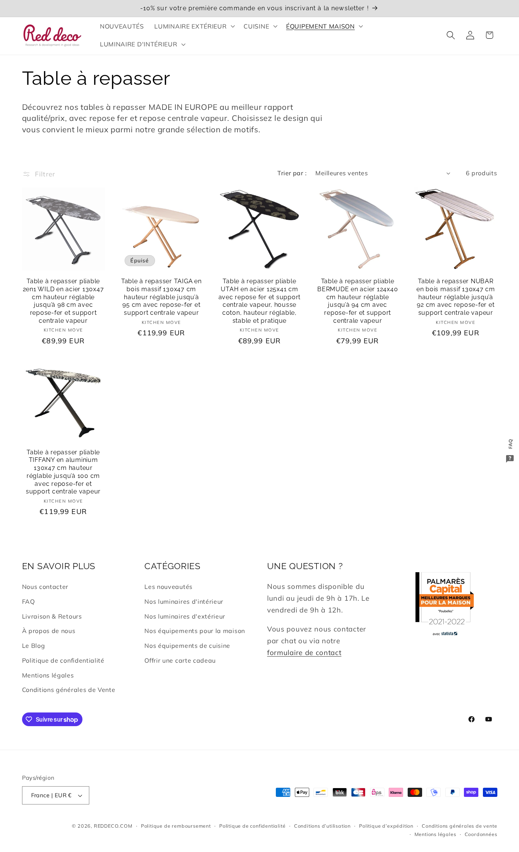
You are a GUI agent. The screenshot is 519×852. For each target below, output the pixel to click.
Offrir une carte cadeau (180, 660)
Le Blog (33, 645)
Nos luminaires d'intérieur (183, 601)
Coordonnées (481, 834)
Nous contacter (45, 586)
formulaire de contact (304, 652)
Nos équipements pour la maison (194, 631)
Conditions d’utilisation (322, 826)
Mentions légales (48, 675)
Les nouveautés (168, 586)
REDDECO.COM (113, 826)
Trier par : (292, 173)
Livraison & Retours (52, 616)
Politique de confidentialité (63, 660)
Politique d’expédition (386, 826)
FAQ (28, 601)
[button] (194, 26)
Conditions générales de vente (459, 826)
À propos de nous (49, 631)
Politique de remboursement (176, 826)
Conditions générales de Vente (69, 689)
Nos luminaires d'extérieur (184, 616)
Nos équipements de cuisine (187, 645)
